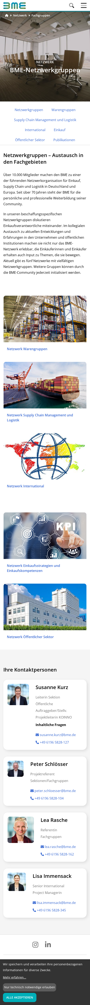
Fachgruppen (41, 15)
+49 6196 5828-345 (51, 910)
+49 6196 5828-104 (49, 798)
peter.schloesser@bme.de (55, 790)
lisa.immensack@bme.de (56, 902)
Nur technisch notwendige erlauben (29, 987)
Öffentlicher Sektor (30, 140)
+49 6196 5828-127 (54, 742)
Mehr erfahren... (14, 977)
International (35, 130)
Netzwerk (20, 15)
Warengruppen (63, 110)
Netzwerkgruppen (29, 110)
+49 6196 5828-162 (59, 854)
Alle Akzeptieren (19, 997)
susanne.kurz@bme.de (58, 735)
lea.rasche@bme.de (60, 846)
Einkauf (59, 130)
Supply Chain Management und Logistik (45, 120)
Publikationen (64, 140)
